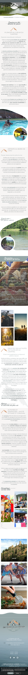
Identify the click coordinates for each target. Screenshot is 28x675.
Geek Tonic (16, 666)
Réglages (17, 673)
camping (14, 368)
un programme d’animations (12, 419)
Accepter (10, 673)
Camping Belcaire (8, 17)
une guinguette (11, 187)
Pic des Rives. (11, 371)
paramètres (12, 670)
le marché (9, 291)
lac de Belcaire (13, 159)
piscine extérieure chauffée (10, 51)
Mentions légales (10, 665)
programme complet (10, 481)
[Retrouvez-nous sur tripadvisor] (14, 657)
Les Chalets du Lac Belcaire (18, 39)
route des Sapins (7, 380)
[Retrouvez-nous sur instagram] (17, 657)
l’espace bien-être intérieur (18, 91)
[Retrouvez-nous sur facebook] (10, 657)
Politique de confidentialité (20, 665)
